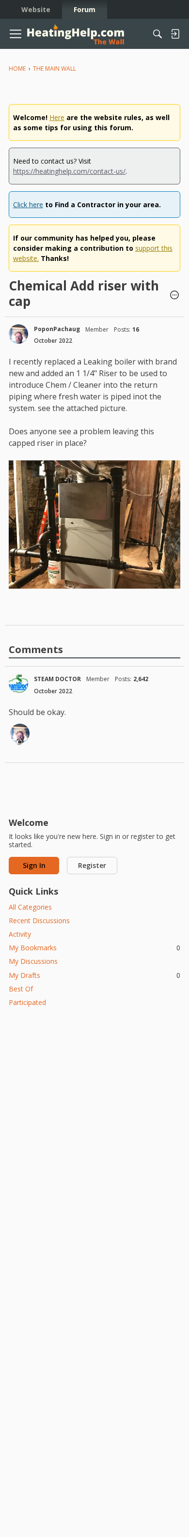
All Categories (30, 907)
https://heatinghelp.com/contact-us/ (69, 171)
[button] (174, 295)
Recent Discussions (39, 920)
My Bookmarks (94, 947)
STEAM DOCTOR (57, 679)
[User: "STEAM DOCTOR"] (18, 683)
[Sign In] (175, 34)
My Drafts (94, 975)
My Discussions (33, 961)
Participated (27, 1002)
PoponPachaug (57, 329)
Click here (28, 204)
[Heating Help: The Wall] (75, 34)
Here (56, 117)
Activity (20, 934)
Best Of (21, 988)
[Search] (157, 34)
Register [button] (92, 865)
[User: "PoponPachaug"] (18, 334)
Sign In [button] (34, 865)
